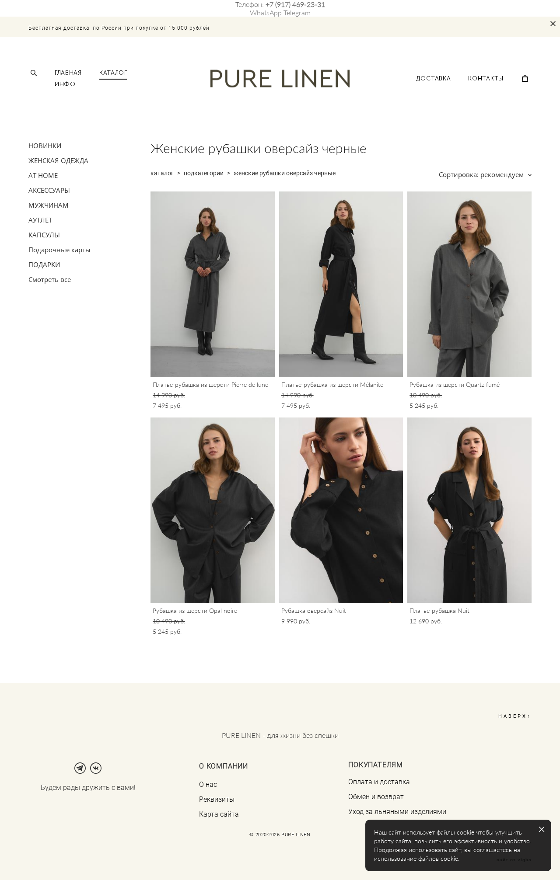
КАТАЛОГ (113, 73)
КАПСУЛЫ (44, 234)
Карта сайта (219, 814)
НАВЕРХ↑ (515, 716)
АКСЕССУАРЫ (49, 190)
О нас (208, 784)
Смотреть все (49, 279)
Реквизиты (216, 799)
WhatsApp (266, 12)
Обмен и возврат (376, 796)
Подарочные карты (59, 249)
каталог (162, 173)
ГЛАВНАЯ (68, 73)
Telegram (297, 12)
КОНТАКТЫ (486, 78)
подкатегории (204, 173)
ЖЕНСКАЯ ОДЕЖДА (58, 160)
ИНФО (65, 84)
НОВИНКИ (44, 145)
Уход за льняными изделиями (397, 811)
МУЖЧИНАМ (48, 205)
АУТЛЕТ (40, 220)
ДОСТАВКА (433, 78)
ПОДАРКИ (44, 264)
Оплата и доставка (379, 781)
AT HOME (43, 175)
